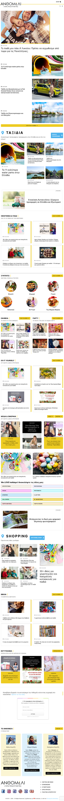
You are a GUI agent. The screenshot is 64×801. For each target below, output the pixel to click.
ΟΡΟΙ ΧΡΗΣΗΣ (46, 789)
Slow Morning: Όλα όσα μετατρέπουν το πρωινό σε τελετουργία (32, 428)
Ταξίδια (26, 757)
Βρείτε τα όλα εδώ (18, 694)
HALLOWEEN (5, 499)
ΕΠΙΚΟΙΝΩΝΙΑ (46, 784)
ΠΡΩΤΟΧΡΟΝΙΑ (38, 486)
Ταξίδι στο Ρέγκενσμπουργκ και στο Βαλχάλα (12, 114)
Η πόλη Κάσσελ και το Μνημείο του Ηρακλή (52, 182)
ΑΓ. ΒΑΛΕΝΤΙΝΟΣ (38, 499)
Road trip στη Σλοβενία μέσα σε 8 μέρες (34, 182)
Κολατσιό (11, 310)
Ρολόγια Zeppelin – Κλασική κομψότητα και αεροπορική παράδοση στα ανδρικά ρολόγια (55, 351)
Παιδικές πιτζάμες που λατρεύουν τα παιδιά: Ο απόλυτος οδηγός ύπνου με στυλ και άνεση (16, 264)
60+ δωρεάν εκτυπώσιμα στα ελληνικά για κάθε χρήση (53, 678)
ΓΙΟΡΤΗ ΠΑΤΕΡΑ (38, 503)
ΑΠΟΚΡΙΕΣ (5, 495)
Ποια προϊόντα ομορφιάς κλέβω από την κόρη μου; (39, 334)
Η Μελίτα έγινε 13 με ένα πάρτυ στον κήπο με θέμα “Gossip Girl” (39, 351)
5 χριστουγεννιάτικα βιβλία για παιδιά (45, 618)
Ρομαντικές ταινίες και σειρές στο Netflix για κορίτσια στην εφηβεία (22, 352)
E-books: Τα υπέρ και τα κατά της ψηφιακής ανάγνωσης (47, 642)
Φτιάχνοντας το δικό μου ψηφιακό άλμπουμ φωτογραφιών (44, 520)
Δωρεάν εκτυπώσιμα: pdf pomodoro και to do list (16, 408)
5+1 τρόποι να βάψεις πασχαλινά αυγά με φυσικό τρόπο (47, 477)
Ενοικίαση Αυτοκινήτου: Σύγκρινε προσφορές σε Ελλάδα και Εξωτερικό (43, 201)
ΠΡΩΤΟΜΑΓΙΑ (37, 490)
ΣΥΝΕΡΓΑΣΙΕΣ (46, 787)
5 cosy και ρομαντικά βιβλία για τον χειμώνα (15, 642)
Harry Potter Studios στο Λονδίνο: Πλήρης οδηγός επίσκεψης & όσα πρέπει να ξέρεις (46, 240)
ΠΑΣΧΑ (4, 490)
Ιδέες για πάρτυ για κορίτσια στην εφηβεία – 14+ (54, 335)
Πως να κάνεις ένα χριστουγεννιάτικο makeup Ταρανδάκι (8, 352)
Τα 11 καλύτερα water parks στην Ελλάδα (12, 67)
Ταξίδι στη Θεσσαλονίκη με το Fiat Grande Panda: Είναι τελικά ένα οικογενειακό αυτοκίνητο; (13, 91)
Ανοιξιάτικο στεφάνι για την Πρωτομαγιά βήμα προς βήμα (47, 384)
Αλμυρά (32, 294)
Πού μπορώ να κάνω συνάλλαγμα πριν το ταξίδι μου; (28, 584)
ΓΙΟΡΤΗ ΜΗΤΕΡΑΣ (7, 503)
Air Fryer (32, 310)
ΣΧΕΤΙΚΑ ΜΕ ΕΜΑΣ (47, 782)
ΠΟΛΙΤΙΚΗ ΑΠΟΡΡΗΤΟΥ (49, 792)
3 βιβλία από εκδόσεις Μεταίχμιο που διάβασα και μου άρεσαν (16, 618)
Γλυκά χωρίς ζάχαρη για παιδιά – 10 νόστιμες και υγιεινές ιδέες (47, 264)
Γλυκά (53, 294)
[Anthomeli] (11, 6)
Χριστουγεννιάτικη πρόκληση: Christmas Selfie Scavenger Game (46, 408)
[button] (60, 6)
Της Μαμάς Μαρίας (53, 310)
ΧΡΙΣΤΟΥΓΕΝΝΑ (6, 486)
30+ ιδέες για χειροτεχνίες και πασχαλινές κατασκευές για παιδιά (15, 240)
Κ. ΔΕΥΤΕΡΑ (37, 495)
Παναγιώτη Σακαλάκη (52, 798)
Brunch (10, 294)
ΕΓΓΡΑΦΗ (33, 714)
